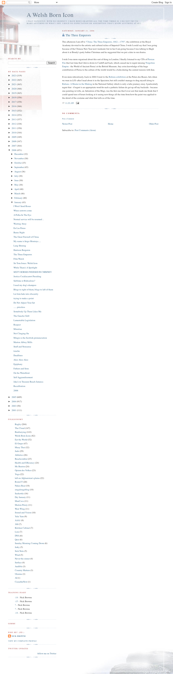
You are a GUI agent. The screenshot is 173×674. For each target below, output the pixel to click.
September (19, 167)
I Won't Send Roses (22, 206)
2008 (14, 141)
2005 (14, 397)
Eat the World (21, 439)
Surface (18, 562)
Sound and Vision (23, 512)
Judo (17, 451)
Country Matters (22, 570)
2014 (14, 114)
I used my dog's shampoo (25, 285)
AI (16, 577)
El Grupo (19, 443)
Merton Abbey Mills (23, 342)
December (19, 153)
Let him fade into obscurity (26, 293)
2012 (14, 123)
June (16, 180)
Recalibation (19, 386)
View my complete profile (22, 641)
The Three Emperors (78, 35)
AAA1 (18, 520)
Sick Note (19, 550)
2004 (14, 401)
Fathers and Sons (21, 368)
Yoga (17, 474)
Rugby (18, 424)
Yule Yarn (19, 516)
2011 (14, 128)
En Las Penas (20, 228)
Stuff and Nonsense (22, 346)
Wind (17, 554)
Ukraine (18, 573)
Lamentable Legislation (24, 320)
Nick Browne (18, 636)
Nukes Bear (20, 485)
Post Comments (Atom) (85, 130)
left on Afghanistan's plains (27, 478)
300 (16, 524)
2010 (14, 132)
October (18, 162)
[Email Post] (77, 103)
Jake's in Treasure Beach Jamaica (28, 381)
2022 (14, 79)
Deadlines (18, 355)
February (18, 197)
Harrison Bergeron (22, 250)
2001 (14, 410)
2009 (14, 136)
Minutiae (18, 329)
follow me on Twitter (47, 653)
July (16, 175)
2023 (14, 75)
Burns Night (19, 232)
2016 (14, 106)
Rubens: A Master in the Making (77, 83)
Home (110, 123)
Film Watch (19, 258)
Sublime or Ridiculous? (24, 280)
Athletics (19, 454)
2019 (14, 93)
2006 (14, 150)
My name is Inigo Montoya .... (27, 241)
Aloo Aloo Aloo (21, 359)
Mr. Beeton (20, 466)
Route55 (19, 481)
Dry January (20, 497)
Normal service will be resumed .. (29, 219)
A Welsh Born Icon (50, 15)
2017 (14, 101)
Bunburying (20, 431)
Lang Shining (20, 245)
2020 (14, 88)
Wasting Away (20, 223)
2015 (14, 110)
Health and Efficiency (25, 462)
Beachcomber (21, 458)
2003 (14, 405)
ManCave (19, 501)
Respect (17, 324)
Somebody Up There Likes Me (27, 311)
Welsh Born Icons (23, 435)
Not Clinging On (21, 333)
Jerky (17, 547)
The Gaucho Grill (21, 315)
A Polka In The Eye (22, 214)
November (19, 158)
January (18, 202)
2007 (14, 145)
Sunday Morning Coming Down (29, 543)
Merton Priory (21, 504)
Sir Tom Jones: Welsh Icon (26, 263)
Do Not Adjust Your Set (24, 302)
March (17, 193)
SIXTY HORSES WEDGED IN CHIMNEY (33, 271)
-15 (16, 601)
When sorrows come (23, 210)
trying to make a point (24, 298)
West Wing (20, 508)
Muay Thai (20, 447)
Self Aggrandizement (23, 377)
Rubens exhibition (117, 76)
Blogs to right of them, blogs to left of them (33, 289)
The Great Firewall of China (26, 236)
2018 (14, 97)
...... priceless (19, 307)
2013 (14, 119)
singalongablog (22, 489)
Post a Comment (68, 118)
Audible (18, 566)
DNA (17, 535)
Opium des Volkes (23, 470)
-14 (16, 597)
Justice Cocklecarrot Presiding (27, 276)
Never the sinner (22, 558)
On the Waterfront (22, 372)
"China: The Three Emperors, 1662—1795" (105, 41)
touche (17, 350)
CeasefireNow (21, 581)
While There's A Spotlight (25, 267)
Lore (17, 531)
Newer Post (67, 123)
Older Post (153, 123)
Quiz (17, 539)
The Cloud (20, 428)
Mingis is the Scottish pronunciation (30, 337)
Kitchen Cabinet (22, 527)
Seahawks (19, 493)
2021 (14, 84)
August (17, 171)
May (16, 184)
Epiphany (18, 364)
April (17, 189)
